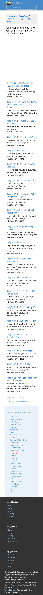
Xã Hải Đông (14, 443)
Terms (6, 590)
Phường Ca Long (15, 425)
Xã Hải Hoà (13, 456)
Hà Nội (10, 505)
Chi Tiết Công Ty (17, 3)
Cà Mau (10, 566)
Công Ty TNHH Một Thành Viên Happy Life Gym (19, 335)
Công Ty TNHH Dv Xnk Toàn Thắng (21, 180)
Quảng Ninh (11, 516)
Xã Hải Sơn (13, 458)
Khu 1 (11, 492)
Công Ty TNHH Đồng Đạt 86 (18, 364)
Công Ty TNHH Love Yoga (17, 150)
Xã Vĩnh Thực (14, 484)
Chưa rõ (12, 432)
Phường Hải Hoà (15, 463)
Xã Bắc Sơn (14, 417)
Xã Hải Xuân (14, 453)
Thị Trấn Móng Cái (16, 430)
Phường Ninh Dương (17, 450)
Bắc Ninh (10, 508)
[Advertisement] (21, 58)
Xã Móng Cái (14, 427)
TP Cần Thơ (11, 558)
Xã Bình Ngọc (14, 422)
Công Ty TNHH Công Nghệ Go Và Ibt (21, 137)
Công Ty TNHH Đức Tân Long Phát (21, 321)
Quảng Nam (11, 533)
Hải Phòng (11, 514)
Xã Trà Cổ (13, 437)
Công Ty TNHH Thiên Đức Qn (18, 277)
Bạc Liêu (10, 563)
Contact (13, 590)
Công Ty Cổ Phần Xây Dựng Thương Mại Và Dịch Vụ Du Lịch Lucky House (21, 105)
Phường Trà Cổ (15, 435)
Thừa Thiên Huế (13, 541)
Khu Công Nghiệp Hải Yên (18, 440)
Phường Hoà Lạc (15, 471)
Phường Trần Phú (16, 481)
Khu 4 (11, 489)
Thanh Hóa (11, 530)
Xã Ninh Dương (15, 448)
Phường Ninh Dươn (16, 445)
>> (21, 398)
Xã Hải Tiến (13, 461)
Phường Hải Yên (15, 466)
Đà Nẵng (10, 536)
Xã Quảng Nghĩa (15, 476)
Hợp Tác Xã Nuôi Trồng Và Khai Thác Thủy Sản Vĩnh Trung (19, 84)
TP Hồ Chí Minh (12, 555)
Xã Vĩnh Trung (14, 487)
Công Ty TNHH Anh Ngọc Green (20, 242)
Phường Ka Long (15, 474)
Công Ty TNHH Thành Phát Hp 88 (20, 307)
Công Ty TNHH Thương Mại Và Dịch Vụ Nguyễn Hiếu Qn (21, 195)
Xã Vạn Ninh (14, 479)
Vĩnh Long (11, 560)
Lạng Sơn (10, 511)
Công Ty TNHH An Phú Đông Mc (20, 350)
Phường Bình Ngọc (16, 419)
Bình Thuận (11, 538)
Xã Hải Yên (13, 468)
